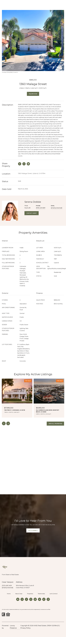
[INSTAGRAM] (30, 599)
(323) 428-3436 (7, 585)
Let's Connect (53, 593)
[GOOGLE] (35, 599)
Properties (30, 593)
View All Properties (55, 423)
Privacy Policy (25, 628)
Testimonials (41, 593)
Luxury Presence (13, 627)
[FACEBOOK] (48, 599)
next (12, 67)
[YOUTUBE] (17, 599)
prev (8, 67)
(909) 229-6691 (40, 208)
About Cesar (18, 593)
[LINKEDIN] (39, 599)
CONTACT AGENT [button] (31, 213)
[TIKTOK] (43, 599)
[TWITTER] (26, 599)
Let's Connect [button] (33, 530)
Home (9, 593)
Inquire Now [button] (33, 94)
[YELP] (22, 599)
